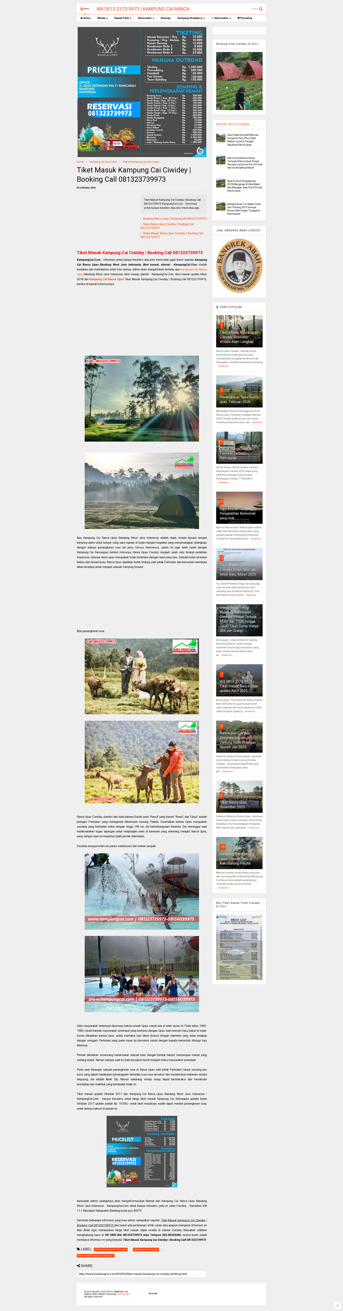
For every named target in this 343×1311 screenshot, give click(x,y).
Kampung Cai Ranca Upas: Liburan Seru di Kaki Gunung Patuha (236, 858)
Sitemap (165, 18)
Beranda (153, 1293)
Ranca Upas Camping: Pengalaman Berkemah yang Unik (238, 513)
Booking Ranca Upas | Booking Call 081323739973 (175, 218)
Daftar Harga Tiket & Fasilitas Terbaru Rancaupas (236, 453)
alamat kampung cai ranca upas (141, 161)
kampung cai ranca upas (103, 161)
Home (86, 18)
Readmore (223, 366)
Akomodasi (145, 18)
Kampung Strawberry (190, 18)
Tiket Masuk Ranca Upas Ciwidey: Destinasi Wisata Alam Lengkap (239, 337)
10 (223, 847)
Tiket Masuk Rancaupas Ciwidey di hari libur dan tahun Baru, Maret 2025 (238, 570)
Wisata (102, 18)
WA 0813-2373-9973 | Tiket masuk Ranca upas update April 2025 (239, 686)
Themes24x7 (123, 1294)
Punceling (246, 18)
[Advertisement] (107, 219)
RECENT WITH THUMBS (233, 124)
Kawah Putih (122, 18)
